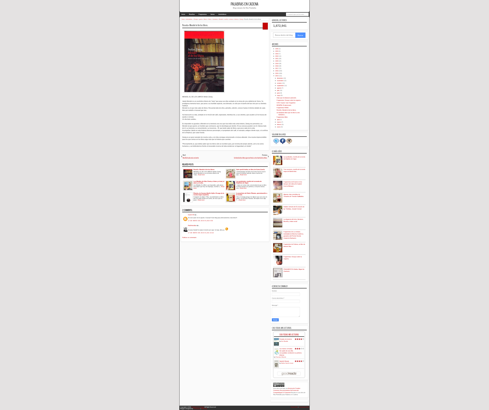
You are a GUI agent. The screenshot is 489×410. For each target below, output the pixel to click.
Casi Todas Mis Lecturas (289, 334)
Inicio (183, 14)
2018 (277, 66)
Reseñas (192, 14)
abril (278, 119)
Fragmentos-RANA (282, 107)
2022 (277, 56)
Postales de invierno (285, 339)
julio (278, 90)
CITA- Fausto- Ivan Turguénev (286, 103)
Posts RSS (294, 407)
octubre (279, 83)
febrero (279, 124)
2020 (277, 61)
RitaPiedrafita (192, 225)
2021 (277, 58)
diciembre (280, 78)
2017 (277, 68)
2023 (277, 53)
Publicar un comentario (189, 237)
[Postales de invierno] (276, 345)
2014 (277, 76)
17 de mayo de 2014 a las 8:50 (200, 220)
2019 (277, 63)
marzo (279, 122)
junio (278, 93)
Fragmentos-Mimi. (282, 117)
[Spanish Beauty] (276, 367)
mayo (279, 95)
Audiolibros (222, 14)
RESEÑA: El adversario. (284, 105)
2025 (277, 48)
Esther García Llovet (287, 363)
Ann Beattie (284, 341)
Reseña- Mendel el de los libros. (195, 25)
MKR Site (204, 408)
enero (279, 127)
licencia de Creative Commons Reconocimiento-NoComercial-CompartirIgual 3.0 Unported (286, 390)
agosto (279, 88)
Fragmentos (203, 14)
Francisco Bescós (281, 357)
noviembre (280, 80)
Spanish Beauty (284, 361)
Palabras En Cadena (244, 4)
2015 (277, 73)
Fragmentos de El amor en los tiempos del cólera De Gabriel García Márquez (292, 184)
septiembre (280, 85)
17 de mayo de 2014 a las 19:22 (201, 233)
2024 (277, 51)
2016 (277, 71)
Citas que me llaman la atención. (286, 98)
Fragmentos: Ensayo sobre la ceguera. (289, 100)
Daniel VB (191, 215)
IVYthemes (196, 408)
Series (212, 14)
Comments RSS (304, 407)
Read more (201, 174)
